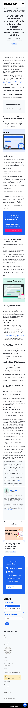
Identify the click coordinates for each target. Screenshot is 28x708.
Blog (5, 684)
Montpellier (6, 644)
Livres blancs (6, 686)
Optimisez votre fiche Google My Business (14, 335)
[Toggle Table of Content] (19, 108)
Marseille (5, 640)
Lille (5, 637)
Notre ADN (6, 696)
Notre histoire (6, 695)
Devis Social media (7, 665)
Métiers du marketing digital (9, 698)
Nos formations (7, 687)
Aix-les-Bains (6, 642)
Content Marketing (8, 670)
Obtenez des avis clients (8, 390)
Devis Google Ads (7, 661)
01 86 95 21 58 (11, 606)
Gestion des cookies (18, 705)
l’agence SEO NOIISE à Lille (15, 496)
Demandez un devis (12, 587)
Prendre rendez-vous (13, 230)
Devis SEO (6, 660)
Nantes (5, 639)
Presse (5, 700)
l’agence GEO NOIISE (8, 509)
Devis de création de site (8, 663)
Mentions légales (14, 706)
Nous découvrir (7, 692)
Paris (5, 635)
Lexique (5, 689)
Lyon (5, 633)
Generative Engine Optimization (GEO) (12, 672)
